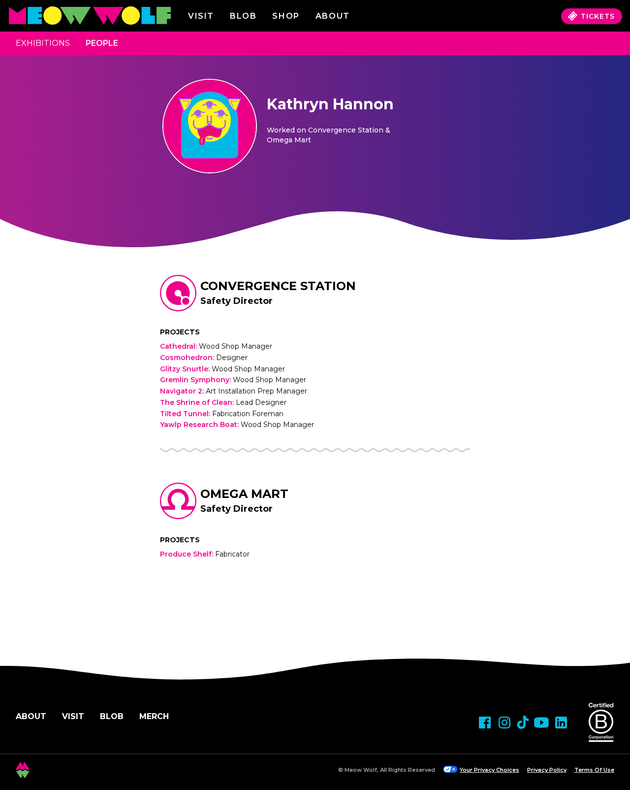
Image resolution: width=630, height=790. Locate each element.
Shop (285, 16)
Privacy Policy (547, 769)
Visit (201, 16)
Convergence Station (278, 286)
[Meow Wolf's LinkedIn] (561, 722)
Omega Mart (244, 494)
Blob (243, 16)
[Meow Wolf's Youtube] (541, 722)
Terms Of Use (594, 769)
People (102, 43)
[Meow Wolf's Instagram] (504, 722)
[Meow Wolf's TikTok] (523, 722)
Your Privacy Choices (489, 769)
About (31, 716)
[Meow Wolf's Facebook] (485, 722)
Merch (154, 716)
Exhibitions (43, 43)
